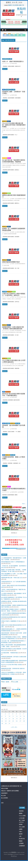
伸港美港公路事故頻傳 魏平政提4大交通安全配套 (13, 656)
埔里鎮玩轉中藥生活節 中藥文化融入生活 (11, 577)
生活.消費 (4, 121)
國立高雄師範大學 (19, 198)
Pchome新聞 (22, 815)
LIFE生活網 (21, 818)
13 (20, 716)
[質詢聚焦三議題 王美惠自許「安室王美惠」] (14, 74)
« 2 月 (12, 727)
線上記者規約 (4, 798)
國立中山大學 (15, 365)
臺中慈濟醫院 (21, 492)
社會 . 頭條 (9, 58)
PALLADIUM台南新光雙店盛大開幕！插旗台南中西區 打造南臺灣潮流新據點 (14, 125)
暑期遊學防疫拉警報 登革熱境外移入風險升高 (12, 668)
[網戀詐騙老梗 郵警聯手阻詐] (14, 244)
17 (9, 718)
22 (2, 721)
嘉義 (3, 89)
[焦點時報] (2, 30)
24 (9, 721)
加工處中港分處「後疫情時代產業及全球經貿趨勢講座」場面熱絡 (13, 161)
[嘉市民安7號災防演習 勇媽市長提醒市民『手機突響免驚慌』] (14, 376)
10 (9, 716)
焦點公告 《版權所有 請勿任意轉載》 (10, 790)
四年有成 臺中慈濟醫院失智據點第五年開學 (14, 489)
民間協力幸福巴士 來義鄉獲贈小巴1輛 (10, 621)
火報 (20, 836)
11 (13, 716)
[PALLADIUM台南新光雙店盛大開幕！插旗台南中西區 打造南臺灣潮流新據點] (14, 106)
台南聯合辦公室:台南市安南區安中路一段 (11, 786)
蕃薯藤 (20, 813)
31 (9, 723)
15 (2, 718)
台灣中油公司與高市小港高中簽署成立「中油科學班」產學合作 (13, 294)
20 (20, 718)
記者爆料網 (22, 845)
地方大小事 (8, 391)
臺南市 (9, 121)
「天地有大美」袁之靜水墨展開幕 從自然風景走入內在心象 (16, 5)
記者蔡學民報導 (18, 298)
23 (6, 721)
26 (16, 721)
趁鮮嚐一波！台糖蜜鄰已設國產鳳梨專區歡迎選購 (13, 229)
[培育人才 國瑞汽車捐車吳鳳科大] (14, 43)
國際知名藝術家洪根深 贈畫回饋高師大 (14, 196)
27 (20, 721)
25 (13, 721)
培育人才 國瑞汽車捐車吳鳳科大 (13, 61)
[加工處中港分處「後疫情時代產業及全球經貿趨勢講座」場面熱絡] (14, 143)
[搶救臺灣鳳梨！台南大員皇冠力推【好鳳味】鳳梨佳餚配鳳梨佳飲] (14, 309)
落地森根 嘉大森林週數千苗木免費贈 (13, 426)
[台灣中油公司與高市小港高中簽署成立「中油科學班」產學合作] (14, 276)
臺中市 (9, 158)
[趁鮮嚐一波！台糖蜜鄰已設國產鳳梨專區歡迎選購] (14, 211)
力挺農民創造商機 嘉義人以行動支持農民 (13, 458)
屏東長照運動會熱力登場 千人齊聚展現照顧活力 (13, 562)
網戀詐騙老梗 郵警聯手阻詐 (11, 262)
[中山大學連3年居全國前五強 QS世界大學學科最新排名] (14, 343)
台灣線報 (21, 843)
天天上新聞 (22, 827)
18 (13, 718)
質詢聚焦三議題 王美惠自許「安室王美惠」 (13, 92)
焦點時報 (21, 10)
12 (16, 716)
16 (6, 718)
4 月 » (15, 727)
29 (2, 723)
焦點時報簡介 (4, 793)
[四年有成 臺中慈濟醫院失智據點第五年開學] (14, 471)
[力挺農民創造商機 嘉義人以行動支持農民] (14, 439)
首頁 (2, 803)
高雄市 (9, 193)
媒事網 (20, 824)
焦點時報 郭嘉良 (14, 63)
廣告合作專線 (4, 788)
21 (24, 718)
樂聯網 (20, 841)
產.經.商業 (4, 158)
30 (6, 723)
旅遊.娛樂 (7, 89)
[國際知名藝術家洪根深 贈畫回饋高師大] (14, 178)
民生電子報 (22, 838)
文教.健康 (4, 58)
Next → (24, 503)
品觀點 (20, 829)
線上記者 (3, 795)
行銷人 (20, 831)
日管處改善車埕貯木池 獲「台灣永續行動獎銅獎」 (14, 581)
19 (16, 718)
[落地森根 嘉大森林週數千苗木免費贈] (14, 408)
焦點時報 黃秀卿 (14, 492)
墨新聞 (20, 834)
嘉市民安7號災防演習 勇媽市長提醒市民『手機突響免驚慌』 (13, 394)
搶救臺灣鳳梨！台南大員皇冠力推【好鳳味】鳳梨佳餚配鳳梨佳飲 (13, 328)
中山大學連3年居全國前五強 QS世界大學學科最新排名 (13, 361)
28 (24, 721)
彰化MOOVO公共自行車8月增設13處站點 (11, 664)
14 (24, 716)
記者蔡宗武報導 (8, 167)
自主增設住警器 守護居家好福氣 (9, 652)
